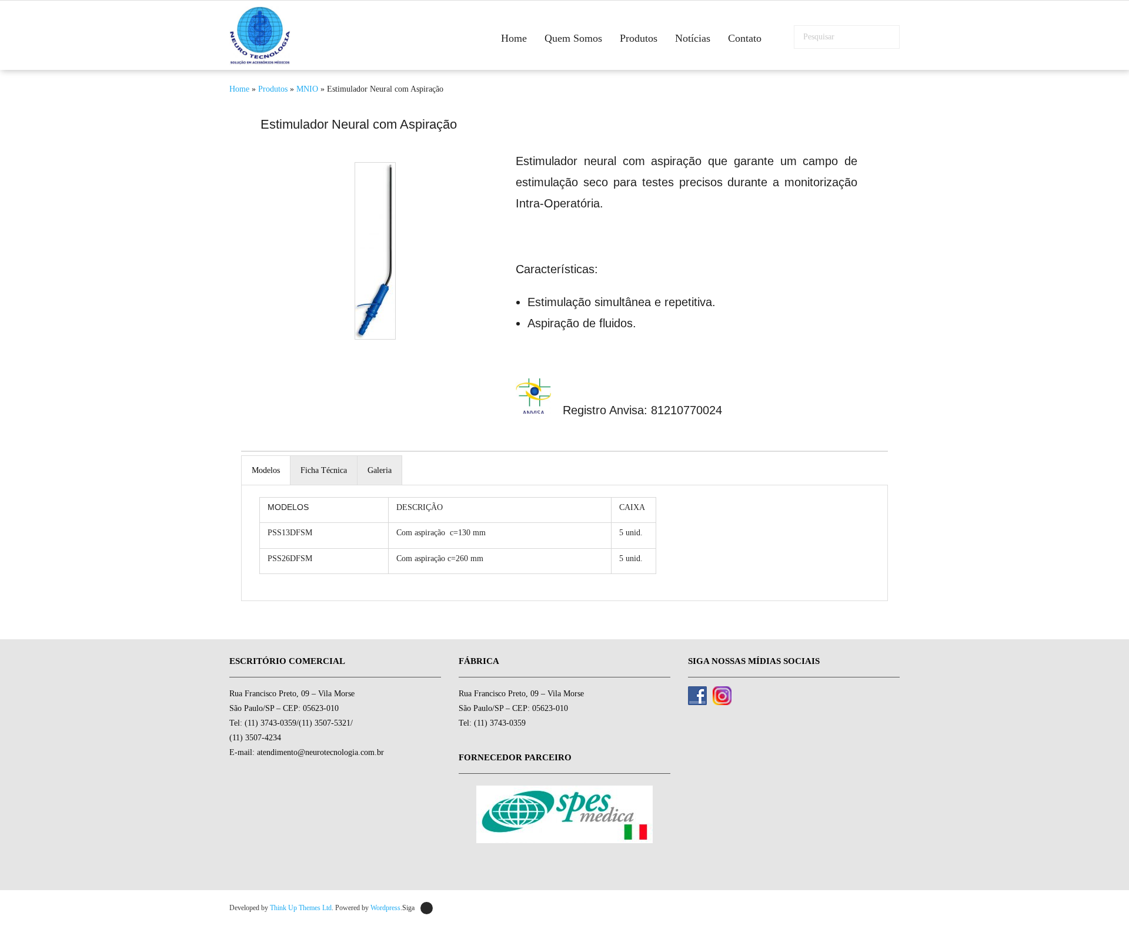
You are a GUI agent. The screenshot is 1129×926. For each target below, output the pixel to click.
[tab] (266, 470)
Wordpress (385, 908)
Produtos (273, 89)
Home (239, 89)
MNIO (307, 89)
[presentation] (266, 470)
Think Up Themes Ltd (301, 908)
